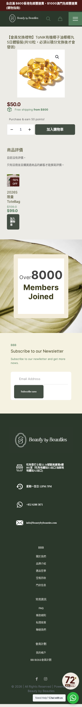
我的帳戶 (41, 652)
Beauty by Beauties (41, 691)
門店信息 (41, 585)
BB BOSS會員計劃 (41, 659)
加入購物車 (55, 129)
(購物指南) (14, 7)
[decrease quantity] (11, 129)
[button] (57, 57)
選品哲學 (41, 570)
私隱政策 (41, 622)
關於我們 (41, 556)
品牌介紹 (41, 563)
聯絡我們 (41, 629)
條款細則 (41, 615)
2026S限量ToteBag (13, 197)
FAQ (41, 608)
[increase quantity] (29, 129)
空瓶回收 (41, 578)
